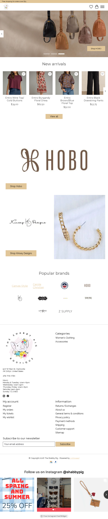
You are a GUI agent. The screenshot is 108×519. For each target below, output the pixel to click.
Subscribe (65, 444)
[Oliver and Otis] (65, 298)
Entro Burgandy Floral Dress (41, 99)
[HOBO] (87, 285)
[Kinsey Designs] (19, 298)
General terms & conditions (69, 413)
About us (60, 409)
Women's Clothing (65, 337)
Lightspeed (74, 458)
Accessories (61, 341)
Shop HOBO (96, 48)
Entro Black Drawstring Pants (93, 99)
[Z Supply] (65, 311)
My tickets (8, 413)
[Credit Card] (51, 462)
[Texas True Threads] (88, 298)
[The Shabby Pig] (6, 7)
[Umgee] (42, 311)
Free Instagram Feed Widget (55, 516)
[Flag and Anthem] (64, 285)
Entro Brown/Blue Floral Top (67, 100)
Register (7, 406)
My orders (8, 409)
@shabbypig (73, 472)
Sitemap (59, 432)
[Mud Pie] (42, 298)
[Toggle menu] (102, 7)
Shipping (59, 425)
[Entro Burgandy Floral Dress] (41, 83)
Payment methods (65, 421)
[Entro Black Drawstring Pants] (93, 83)
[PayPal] (56, 462)
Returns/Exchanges (65, 406)
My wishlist (8, 417)
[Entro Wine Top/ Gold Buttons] (14, 83)
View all (54, 116)
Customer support (64, 428)
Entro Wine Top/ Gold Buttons (14, 99)
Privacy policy (62, 417)
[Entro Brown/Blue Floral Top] (67, 83)
